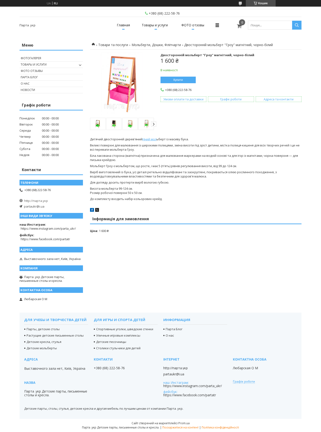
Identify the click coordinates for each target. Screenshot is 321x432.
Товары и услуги (155, 25)
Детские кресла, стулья (44, 342)
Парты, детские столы (43, 329)
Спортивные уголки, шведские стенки (124, 329)
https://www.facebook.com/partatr (45, 239)
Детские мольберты (42, 348)
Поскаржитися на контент (180, 427)
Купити (178, 80)
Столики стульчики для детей (118, 348)
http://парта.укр (36, 201)
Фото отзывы (32, 71)
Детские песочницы (111, 342)
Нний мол (149, 139)
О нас (25, 84)
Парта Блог (29, 77)
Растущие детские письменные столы (55, 335)
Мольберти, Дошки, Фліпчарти (156, 45)
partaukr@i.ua (34, 206)
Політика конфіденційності (220, 427)
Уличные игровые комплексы (118, 335)
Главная (123, 25)
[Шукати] (296, 25)
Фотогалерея (31, 58)
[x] (97, 210)
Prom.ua (184, 423)
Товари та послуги (113, 45)
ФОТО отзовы (192, 25)
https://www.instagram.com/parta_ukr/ (48, 228)
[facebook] (92, 210)
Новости (28, 90)
